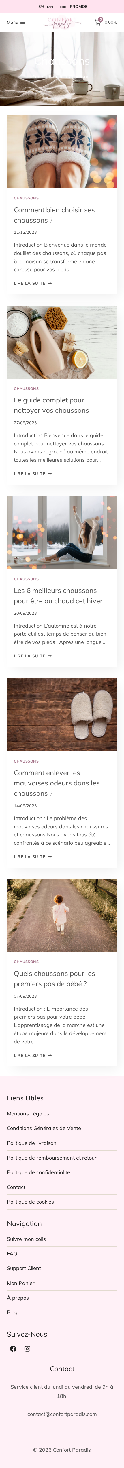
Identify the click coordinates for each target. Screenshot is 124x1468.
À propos (18, 1297)
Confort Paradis (49, 76)
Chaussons (26, 198)
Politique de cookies (30, 1201)
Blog (12, 1312)
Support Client (24, 1268)
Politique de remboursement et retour (52, 1157)
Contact (16, 1187)
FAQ (12, 1253)
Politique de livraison (32, 1143)
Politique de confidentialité (38, 1172)
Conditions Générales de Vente (44, 1128)
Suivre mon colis (26, 1239)
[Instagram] (27, 1349)
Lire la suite (33, 283)
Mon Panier (21, 1283)
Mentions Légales (28, 1113)
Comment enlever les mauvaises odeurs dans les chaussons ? (57, 782)
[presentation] (62, 151)
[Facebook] (13, 1349)
